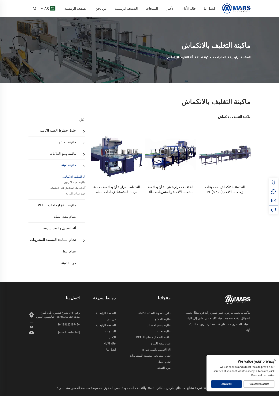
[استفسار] (273, 209)
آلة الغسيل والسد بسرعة (59, 228)
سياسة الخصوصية (78, 388)
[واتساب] (273, 191)
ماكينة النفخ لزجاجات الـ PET (57, 205)
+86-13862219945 (69, 324)
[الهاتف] (273, 182)
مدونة (60, 388)
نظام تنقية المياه (65, 216)
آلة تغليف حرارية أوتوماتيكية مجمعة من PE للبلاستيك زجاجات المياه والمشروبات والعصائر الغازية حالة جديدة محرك (116, 189)
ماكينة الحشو (67, 142)
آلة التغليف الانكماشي (179, 57)
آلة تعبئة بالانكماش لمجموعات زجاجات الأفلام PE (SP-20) (225, 189)
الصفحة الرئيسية (75, 8)
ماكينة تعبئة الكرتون (74, 182)
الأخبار (170, 8)
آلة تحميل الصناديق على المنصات (67, 187)
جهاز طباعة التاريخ (75, 193)
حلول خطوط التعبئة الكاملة (58, 130)
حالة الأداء (189, 8)
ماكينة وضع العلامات (63, 154)
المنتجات (152, 8)
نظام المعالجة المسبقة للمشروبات (53, 240)
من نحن (101, 8)
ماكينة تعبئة (204, 57)
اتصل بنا (209, 8)
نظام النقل (68, 251)
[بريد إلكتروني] (273, 200)
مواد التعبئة (68, 263)
